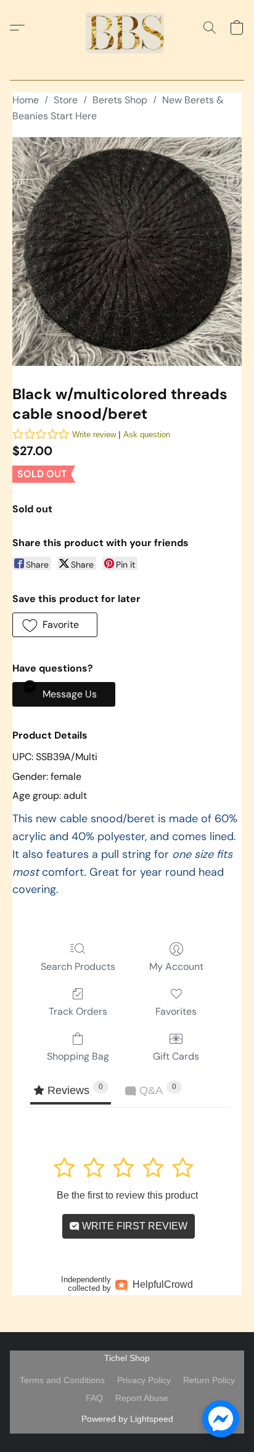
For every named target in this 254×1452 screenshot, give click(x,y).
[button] (127, 27)
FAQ (94, 1398)
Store (66, 99)
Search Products (78, 966)
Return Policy (209, 1380)
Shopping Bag (78, 1056)
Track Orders (78, 1011)
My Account (176, 966)
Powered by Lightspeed (127, 1419)
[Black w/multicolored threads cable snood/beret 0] (127, 251)
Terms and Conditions (62, 1380)
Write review (94, 434)
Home (25, 99)
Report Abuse (141, 1398)
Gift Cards (176, 1056)
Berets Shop (119, 99)
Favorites (176, 1011)
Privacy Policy (144, 1380)
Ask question (146, 434)
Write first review (133, 1226)
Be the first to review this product (127, 1195)
